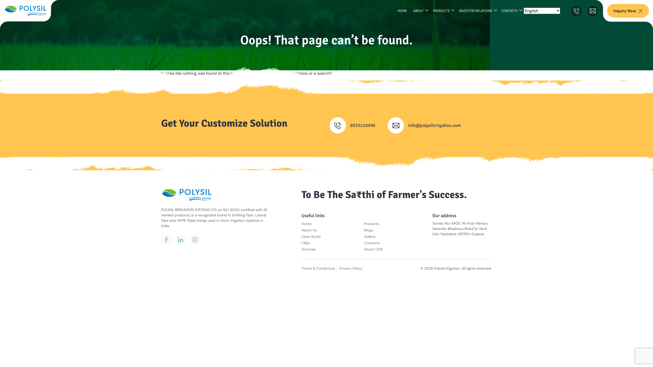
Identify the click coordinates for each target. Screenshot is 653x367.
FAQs (306, 243)
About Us (309, 230)
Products (371, 223)
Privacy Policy (350, 268)
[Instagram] (195, 240)
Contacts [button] (509, 11)
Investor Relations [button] (475, 11)
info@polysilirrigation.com (434, 125)
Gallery (370, 236)
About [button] (418, 11)
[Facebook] (166, 240)
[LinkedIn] (180, 240)
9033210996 (362, 125)
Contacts (372, 243)
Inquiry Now (624, 11)
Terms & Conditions (318, 268)
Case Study (311, 236)
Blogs (368, 230)
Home (402, 11)
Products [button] (441, 11)
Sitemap (309, 249)
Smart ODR (373, 249)
